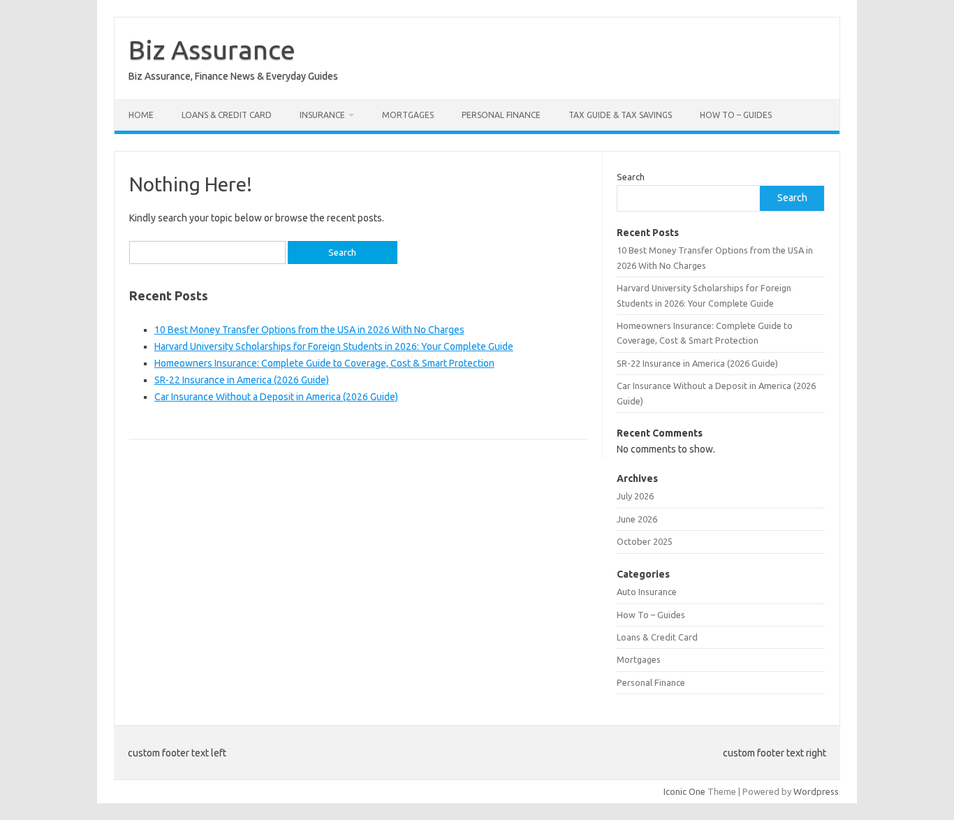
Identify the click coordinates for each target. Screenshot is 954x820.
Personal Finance (501, 114)
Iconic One (684, 791)
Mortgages (408, 114)
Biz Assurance (212, 49)
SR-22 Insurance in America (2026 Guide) (241, 380)
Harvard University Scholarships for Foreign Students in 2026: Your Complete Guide (333, 346)
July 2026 (635, 496)
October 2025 (645, 541)
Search (631, 177)
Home (141, 114)
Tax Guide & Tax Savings (620, 114)
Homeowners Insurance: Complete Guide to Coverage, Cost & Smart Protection (324, 363)
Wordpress (816, 791)
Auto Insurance (647, 591)
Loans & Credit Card (227, 114)
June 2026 (637, 519)
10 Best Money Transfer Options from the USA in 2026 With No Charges (309, 329)
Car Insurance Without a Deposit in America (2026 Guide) (276, 396)
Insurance (322, 114)
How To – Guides (736, 114)
